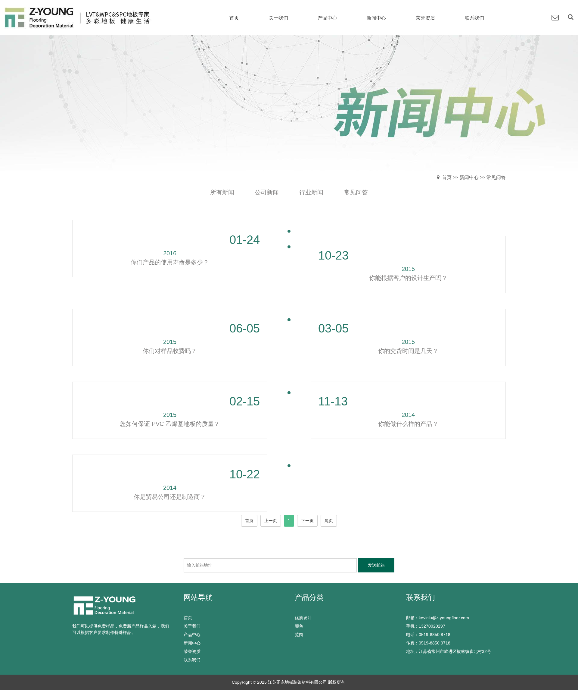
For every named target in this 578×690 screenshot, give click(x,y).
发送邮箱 (376, 565)
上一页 (270, 520)
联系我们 (192, 659)
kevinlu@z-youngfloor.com (444, 617)
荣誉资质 (192, 651)
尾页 (329, 520)
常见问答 (496, 177)
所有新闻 (222, 192)
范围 (299, 634)
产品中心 (192, 634)
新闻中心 (469, 177)
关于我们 (192, 626)
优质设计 (303, 617)
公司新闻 (267, 192)
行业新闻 (311, 192)
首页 (447, 177)
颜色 (299, 626)
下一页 (307, 520)
